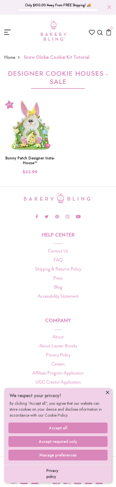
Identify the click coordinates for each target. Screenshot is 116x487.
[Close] (107, 392)
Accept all (58, 428)
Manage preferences (58, 455)
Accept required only (58, 441)
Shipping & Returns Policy (58, 269)
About (58, 337)
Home (9, 57)
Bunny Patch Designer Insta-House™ (30, 160)
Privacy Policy (58, 355)
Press (58, 278)
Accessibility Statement (58, 296)
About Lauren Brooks (58, 346)
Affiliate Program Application (58, 373)
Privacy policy (52, 473)
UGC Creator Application (58, 382)
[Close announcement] (109, 7)
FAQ (58, 260)
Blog (58, 287)
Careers (58, 364)
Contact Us (58, 251)
